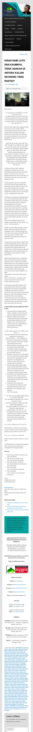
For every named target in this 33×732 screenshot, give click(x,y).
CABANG (19, 25)
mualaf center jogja (13, 693)
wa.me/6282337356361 (18, 611)
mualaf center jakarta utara (14, 690)
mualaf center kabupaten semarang (18, 695)
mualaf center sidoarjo (9, 702)
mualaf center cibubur (13, 670)
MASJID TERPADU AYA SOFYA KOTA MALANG (16, 35)
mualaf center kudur (22, 699)
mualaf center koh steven (10, 699)
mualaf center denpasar (14, 675)
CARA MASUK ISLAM (10, 25)
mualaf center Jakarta (15, 686)
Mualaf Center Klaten (9, 698)
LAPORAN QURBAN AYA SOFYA (12, 45)
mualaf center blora (16, 669)
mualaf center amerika (9, 661)
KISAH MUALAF (8, 32)
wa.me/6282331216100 (18, 606)
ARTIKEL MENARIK (19, 32)
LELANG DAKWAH (9, 42)
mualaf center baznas (17, 667)
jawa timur (12, 655)
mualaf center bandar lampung (11, 664)
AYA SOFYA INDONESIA (10, 22)
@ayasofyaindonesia (19, 592)
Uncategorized (19, 647)
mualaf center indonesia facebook (12, 681)
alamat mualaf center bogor (11, 649)
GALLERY (20, 28)
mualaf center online (20, 701)
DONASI (7, 28)
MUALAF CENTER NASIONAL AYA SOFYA (14, 18)
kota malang (7, 658)
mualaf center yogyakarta (10, 704)
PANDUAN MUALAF (9, 39)
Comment (10, 729)
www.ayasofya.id (19, 581)
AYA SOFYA (16, 709)
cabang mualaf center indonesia (15, 650)
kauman (21, 656)
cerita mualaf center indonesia (15, 651)
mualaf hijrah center (14, 705)
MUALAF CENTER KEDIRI (10, 696)
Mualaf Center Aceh (22, 660)
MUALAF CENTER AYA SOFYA (19, 588)
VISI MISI (13, 28)
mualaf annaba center (16, 658)
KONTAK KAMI (8, 49)
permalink (6, 710)
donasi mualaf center (15, 653)
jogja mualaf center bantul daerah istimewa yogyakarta (16, 655)
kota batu (25, 656)
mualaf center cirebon (13, 672)
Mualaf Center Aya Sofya (22, 661)
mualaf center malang (9, 701)
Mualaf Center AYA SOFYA (19, 584)
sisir (11, 709)
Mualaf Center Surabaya (21, 702)
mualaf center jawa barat (14, 692)
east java (22, 653)
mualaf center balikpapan (20, 663)
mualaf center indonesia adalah (20, 679)
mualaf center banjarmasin (15, 666)
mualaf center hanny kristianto (16, 678)
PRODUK (19, 39)
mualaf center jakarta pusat (17, 687)
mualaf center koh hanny (21, 698)
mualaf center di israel (13, 676)
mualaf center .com (12, 660)
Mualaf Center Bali (8, 663)
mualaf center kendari (22, 696)
